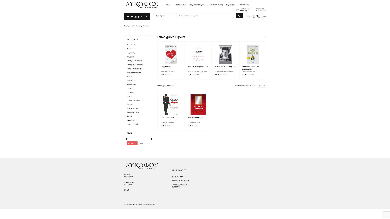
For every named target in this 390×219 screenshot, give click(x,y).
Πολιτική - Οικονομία (134, 100)
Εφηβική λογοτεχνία (134, 72)
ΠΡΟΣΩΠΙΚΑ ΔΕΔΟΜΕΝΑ (180, 181)
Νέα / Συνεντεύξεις (196, 5)
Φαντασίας (131, 120)
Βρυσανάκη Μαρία (248, 71)
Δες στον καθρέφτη (195, 117)
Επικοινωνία (244, 5)
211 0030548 (128, 185)
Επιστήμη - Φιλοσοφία (134, 61)
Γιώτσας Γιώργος (193, 71)
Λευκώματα (131, 80)
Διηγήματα (130, 57)
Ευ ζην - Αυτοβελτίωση (134, 68)
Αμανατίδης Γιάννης (194, 122)
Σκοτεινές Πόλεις (133, 112)
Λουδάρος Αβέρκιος (167, 122)
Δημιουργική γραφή (215, 5)
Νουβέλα (130, 88)
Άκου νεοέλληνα (167, 117)
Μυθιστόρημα (131, 84)
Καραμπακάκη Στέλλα (168, 71)
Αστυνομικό (131, 49)
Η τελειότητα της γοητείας (225, 66)
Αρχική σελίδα (129, 26)
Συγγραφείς (230, 5)
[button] (253, 16)
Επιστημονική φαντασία (135, 64)
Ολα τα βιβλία (180, 5)
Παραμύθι (130, 92)
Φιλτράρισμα (132, 143)
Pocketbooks (131, 45)
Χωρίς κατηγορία (133, 124)
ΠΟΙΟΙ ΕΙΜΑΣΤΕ (177, 177)
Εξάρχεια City (165, 66)
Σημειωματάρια (132, 108)
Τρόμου (129, 116)
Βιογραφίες (131, 53)
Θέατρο (129, 76)
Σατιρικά (130, 104)
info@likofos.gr (129, 182)
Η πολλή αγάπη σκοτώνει (198, 66)
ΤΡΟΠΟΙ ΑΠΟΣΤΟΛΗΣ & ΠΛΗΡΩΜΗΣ (180, 186)
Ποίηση (129, 96)
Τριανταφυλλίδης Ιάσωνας (224, 71)
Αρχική (169, 5)
